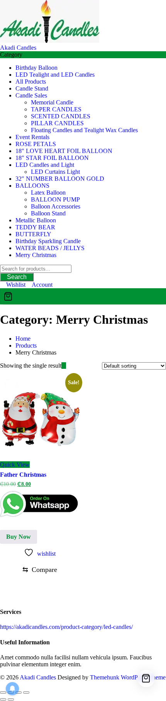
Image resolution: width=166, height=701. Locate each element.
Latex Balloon (48, 192)
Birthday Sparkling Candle (48, 241)
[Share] (18, 692)
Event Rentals (32, 137)
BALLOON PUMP (55, 199)
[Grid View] (63, 365)
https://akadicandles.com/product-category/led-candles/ (66, 627)
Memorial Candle (52, 102)
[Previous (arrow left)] (3, 699)
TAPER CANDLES (56, 109)
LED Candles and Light (44, 164)
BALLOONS (32, 185)
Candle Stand (31, 88)
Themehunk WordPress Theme (128, 677)
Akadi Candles (18, 47)
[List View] (68, 365)
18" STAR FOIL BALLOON (52, 158)
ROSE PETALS (35, 144)
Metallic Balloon (35, 220)
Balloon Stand (48, 213)
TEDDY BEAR (35, 227)
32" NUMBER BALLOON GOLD (59, 178)
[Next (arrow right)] (11, 699)
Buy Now (18, 536)
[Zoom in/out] (3, 692)
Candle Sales (31, 95)
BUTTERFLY (33, 234)
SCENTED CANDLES (60, 116)
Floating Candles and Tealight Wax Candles (84, 130)
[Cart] (83, 296)
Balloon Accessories (55, 206)
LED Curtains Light (55, 171)
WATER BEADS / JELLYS (50, 248)
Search (17, 277)
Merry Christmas (35, 255)
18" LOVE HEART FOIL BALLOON (63, 151)
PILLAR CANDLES (57, 123)
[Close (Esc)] (26, 692)
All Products (30, 81)
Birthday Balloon (36, 67)
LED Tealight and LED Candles (55, 74)
